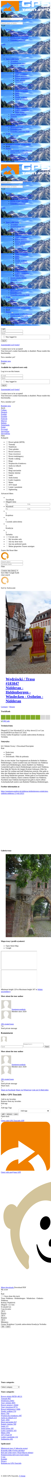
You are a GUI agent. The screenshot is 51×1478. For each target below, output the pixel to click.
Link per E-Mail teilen (40, 1090)
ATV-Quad (19, 104)
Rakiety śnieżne (21, 87)
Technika (9, 535)
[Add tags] (25, 1111)
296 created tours (7, 1024)
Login (3, 44)
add (3, 1114)
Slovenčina (5, 431)
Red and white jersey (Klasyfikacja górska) (17, 1453)
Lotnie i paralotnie (22, 110)
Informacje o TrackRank (19, 36)
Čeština (4, 410)
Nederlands (5, 425)
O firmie (13, 140)
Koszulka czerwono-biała (20, 131)
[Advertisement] (25, 821)
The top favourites (17, 65)
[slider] (28, 513)
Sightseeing (19, 106)
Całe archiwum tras (17, 67)
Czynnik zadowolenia (14, 522)
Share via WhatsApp (23, 1090)
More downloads (7, 1287)
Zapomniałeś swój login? (10, 345)
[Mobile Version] (5, 721)
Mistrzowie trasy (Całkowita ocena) (14, 1448)
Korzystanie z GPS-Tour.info (21, 32)
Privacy (4, 1461)
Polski (3, 427)
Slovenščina (5, 434)
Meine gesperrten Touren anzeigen (21, 546)
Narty (11, 468)
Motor (17, 102)
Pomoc (8, 30)
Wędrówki (19, 82)
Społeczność (11, 125)
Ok (3, 1327)
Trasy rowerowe (21, 74)
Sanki (17, 93)
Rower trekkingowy (22, 78)
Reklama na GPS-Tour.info (11, 1463)
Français (4, 419)
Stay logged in (11, 337)
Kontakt (13, 138)
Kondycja (9, 528)
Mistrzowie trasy (16, 127)
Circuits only (13, 537)
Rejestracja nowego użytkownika (18, 144)
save (16, 1114)
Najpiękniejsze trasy (18, 63)
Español (4, 416)
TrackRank (10, 500)
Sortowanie (11, 588)
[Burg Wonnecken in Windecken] (25, 896)
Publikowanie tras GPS (19, 34)
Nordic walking (21, 97)
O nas (8, 134)
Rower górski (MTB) (23, 70)
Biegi (17, 95)
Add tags (4, 1108)
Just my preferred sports (17, 544)
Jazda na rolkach (21, 99)
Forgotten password (17, 40)
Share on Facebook (8, 1090)
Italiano (4, 423)
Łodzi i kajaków (21, 108)
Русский (4, 429)
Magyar (4, 421)
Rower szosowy (21, 76)
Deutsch (4, 412)
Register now (6, 361)
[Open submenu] (12, 30)
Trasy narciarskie (21, 89)
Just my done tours (16, 542)
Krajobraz (9, 515)
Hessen (12, 707)
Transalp (18, 72)
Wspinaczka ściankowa (24, 85)
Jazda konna (19, 112)
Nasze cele (14, 136)
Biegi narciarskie (21, 91)
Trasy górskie (20, 80)
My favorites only (15, 539)
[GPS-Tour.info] (25, 10)
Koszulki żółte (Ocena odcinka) (13, 1450)
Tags (10, 1108)
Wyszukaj (14, 61)
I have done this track (12, 1296)
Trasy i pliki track (12, 59)
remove (9, 1114)
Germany (4, 707)
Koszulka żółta (16, 129)
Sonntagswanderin (19, 1009)
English (4, 414)
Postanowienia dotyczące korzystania (15, 1455)
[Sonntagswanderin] (6, 1010)
